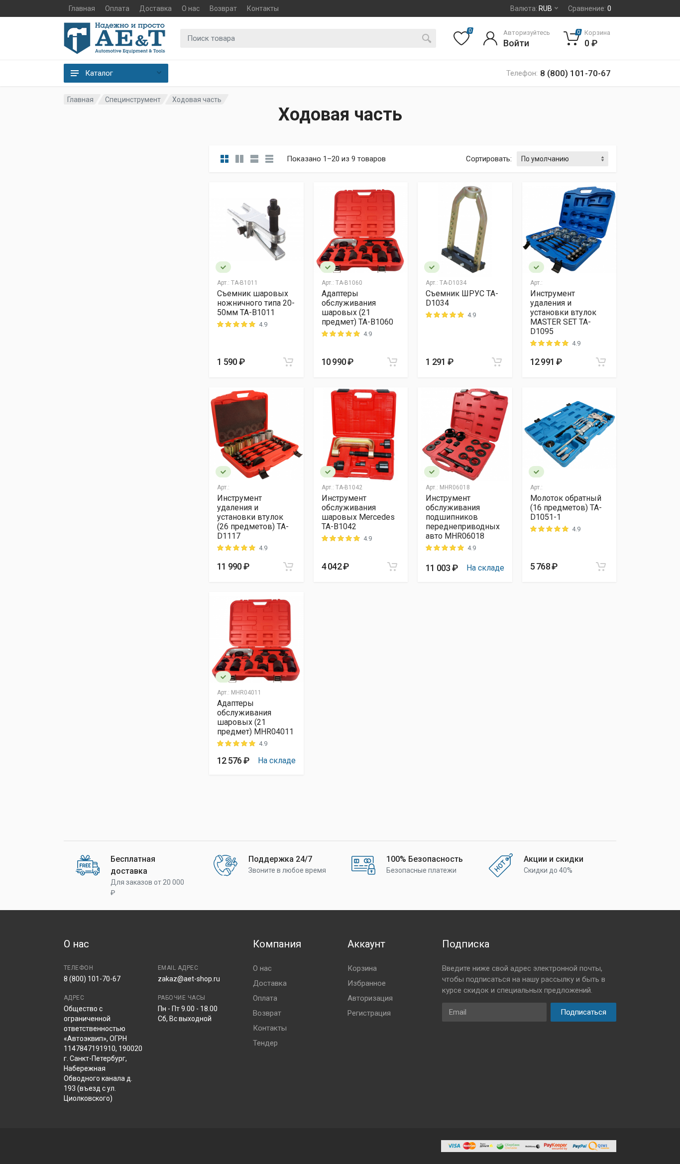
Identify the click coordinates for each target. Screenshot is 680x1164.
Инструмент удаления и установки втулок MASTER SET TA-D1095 (563, 312)
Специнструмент (133, 100)
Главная (82, 8)
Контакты (263, 8)
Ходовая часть (197, 100)
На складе (485, 568)
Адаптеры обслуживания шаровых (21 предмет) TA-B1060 (357, 308)
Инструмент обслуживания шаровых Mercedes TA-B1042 (358, 512)
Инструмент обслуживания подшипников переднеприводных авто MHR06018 (463, 517)
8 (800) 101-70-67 (92, 979)
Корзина (362, 968)
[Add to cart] (288, 362)
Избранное (366, 983)
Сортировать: (489, 158)
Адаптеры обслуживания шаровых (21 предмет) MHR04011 (255, 717)
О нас (191, 8)
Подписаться (583, 1012)
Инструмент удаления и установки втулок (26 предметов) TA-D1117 (253, 517)
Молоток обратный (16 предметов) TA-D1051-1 (566, 507)
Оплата (117, 8)
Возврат (223, 8)
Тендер (265, 1043)
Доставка (155, 8)
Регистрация (369, 1013)
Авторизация (370, 998)
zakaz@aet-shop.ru (189, 979)
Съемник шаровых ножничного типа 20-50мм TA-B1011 (256, 303)
